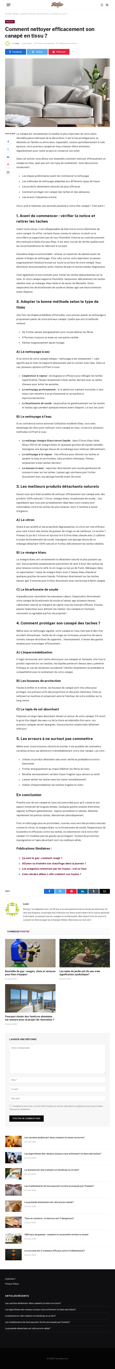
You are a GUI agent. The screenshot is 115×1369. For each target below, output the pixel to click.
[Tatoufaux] (57, 5)
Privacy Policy (12, 1284)
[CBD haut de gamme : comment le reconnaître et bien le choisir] (13, 1238)
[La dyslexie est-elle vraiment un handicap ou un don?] (13, 1173)
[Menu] (8, 4)
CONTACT (10, 1279)
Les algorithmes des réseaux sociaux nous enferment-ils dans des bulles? (62, 1154)
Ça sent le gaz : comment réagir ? (42, 858)
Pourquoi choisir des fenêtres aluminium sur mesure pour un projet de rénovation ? (29, 1018)
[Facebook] (8, 142)
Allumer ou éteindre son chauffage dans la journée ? (54, 863)
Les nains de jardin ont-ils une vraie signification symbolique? (79, 973)
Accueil (8, 14)
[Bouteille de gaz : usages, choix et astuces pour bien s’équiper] (30, 953)
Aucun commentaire (46, 43)
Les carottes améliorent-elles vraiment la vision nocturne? (54, 1137)
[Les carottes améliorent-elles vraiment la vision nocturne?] (13, 1141)
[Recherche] (106, 4)
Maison (9, 22)
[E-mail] (8, 172)
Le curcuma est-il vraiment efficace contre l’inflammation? (54, 1251)
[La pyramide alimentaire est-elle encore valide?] (13, 1206)
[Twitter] (8, 149)
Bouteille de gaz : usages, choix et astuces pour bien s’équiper (30, 973)
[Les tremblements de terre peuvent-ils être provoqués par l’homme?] (13, 1190)
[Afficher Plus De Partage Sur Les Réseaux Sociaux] (73, 52)
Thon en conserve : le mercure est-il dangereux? (49, 1218)
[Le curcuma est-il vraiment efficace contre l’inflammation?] (13, 1254)
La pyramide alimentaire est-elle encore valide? (49, 1202)
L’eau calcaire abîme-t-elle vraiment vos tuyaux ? (51, 874)
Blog (15, 14)
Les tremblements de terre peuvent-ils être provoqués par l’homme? (59, 1186)
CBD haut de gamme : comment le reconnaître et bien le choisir (56, 1234)
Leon (17, 43)
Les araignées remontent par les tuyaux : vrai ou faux (54, 868)
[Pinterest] (8, 165)
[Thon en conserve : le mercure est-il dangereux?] (13, 1222)
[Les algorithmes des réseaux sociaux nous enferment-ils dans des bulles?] (13, 1157)
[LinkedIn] (8, 157)
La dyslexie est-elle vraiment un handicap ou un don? (51, 1170)
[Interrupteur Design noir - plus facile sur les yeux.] (102, 5)
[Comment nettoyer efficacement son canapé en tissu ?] (57, 92)
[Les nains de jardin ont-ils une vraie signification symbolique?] (84, 953)
